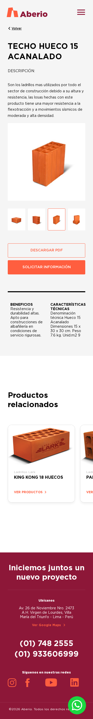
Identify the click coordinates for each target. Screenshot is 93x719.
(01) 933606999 (46, 654)
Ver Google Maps (46, 625)
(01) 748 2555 (46, 644)
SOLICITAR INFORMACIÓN (46, 267)
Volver (17, 28)
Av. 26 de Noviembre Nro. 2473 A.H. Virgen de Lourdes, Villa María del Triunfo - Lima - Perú (46, 612)
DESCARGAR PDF (46, 250)
